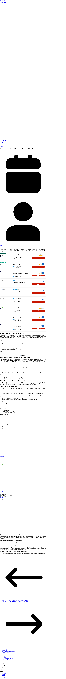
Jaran (1, 245)
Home (3, 139)
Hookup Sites (4, 140)
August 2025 (4, 674)
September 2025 (4, 673)
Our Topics (1, 665)
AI (2, 142)
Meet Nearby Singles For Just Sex (7, 660)
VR (2, 141)
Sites (2, 378)
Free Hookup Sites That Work (6, 649)
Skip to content (2, 0)
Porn (2, 143)
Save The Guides (3, 2)
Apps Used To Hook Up (5, 652)
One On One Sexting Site (6, 659)
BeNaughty (2, 456)
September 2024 (4, 676)
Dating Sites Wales (5, 656)
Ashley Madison (3, 527)
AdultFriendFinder (4, 491)
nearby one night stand (36, 347)
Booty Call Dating (4, 655)
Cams (3, 144)
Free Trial (1, 461)
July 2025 (3, 675)
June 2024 (3, 677)
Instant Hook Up (4, 650)
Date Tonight (4, 657)
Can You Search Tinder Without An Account (8, 658)
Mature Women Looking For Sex (7, 653)
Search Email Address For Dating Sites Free (8, 651)
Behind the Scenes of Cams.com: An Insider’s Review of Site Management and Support (15, 600)
